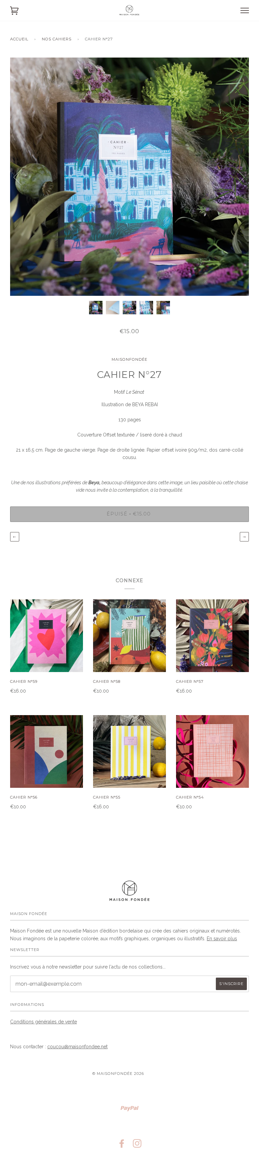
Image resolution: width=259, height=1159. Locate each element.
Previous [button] (21, 176)
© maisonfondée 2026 (118, 1073)
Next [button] (236, 176)
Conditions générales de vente (43, 1021)
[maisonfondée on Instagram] (137, 1145)
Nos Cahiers (56, 39)
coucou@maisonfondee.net (77, 1046)
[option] (129, 177)
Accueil (19, 39)
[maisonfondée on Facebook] (121, 1145)
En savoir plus (222, 938)
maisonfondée (129, 359)
